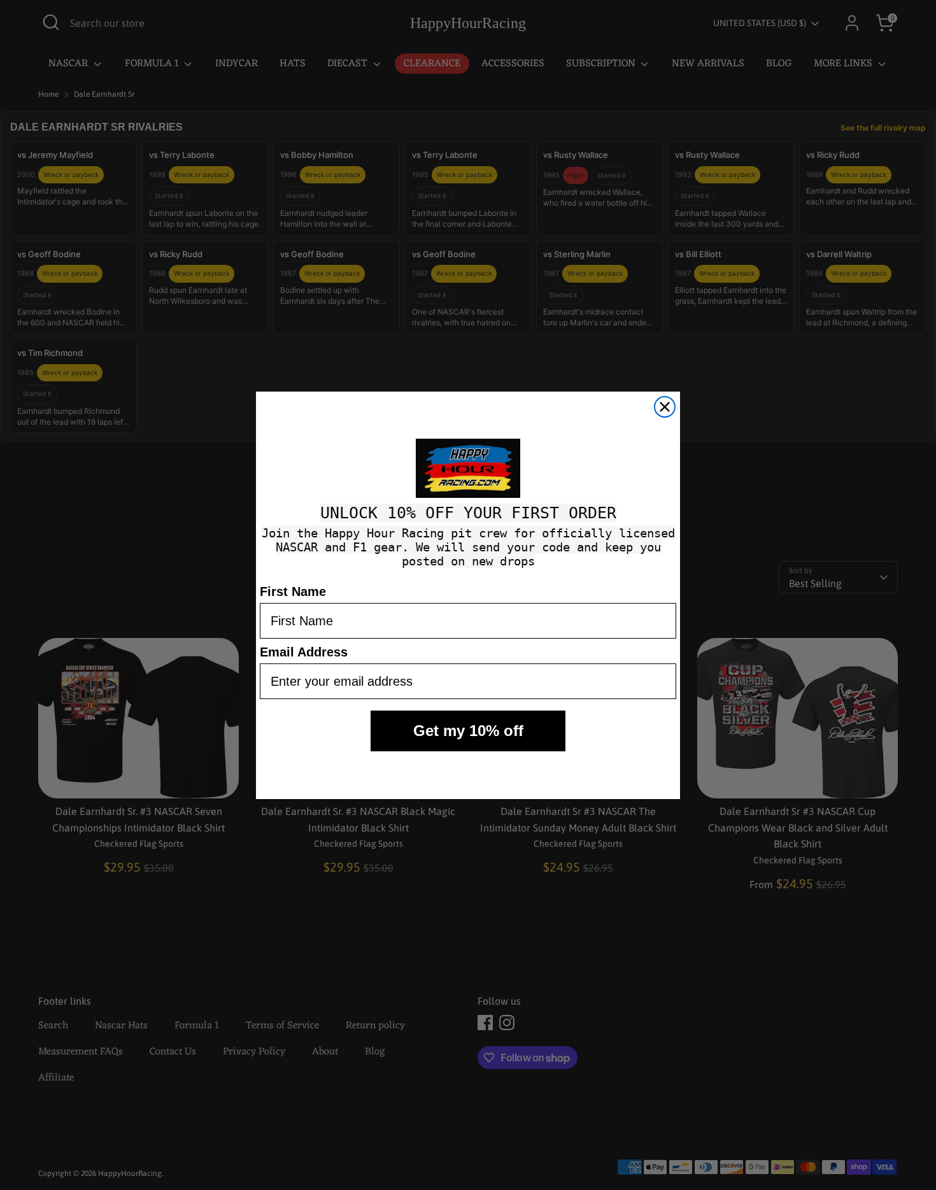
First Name (293, 591)
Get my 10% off (468, 730)
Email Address (304, 652)
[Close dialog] (665, 407)
